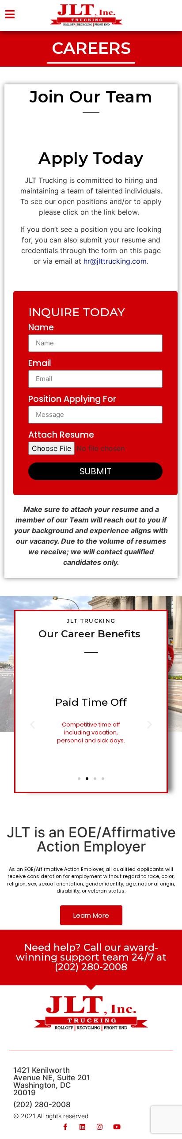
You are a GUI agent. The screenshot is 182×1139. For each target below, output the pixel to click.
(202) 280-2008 (42, 1104)
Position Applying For (72, 400)
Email (39, 364)
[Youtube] (117, 1127)
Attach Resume (61, 436)
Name (41, 328)
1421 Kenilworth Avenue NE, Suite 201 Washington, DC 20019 (51, 1081)
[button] (79, 778)
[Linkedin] (82, 1127)
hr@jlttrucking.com (115, 261)
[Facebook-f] (65, 1127)
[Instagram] (99, 1127)
